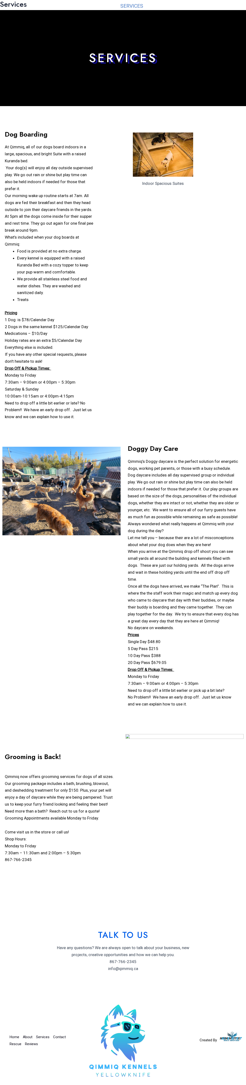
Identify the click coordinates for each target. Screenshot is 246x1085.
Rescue (196, 6)
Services (131, 6)
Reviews (225, 6)
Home (76, 6)
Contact (165, 6)
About (102, 6)
